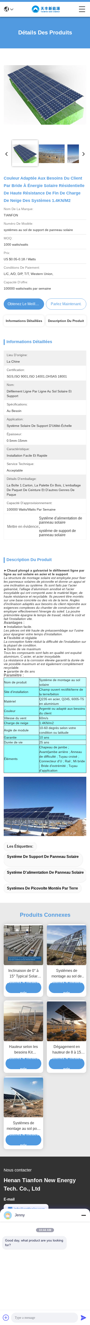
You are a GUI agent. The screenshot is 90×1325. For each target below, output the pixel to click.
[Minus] (83, 1215)
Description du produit (66, 321)
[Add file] (6, 1317)
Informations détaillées (24, 321)
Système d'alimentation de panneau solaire (45, 872)
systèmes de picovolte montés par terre (42, 888)
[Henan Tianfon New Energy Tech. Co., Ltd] (46, 9)
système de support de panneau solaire (43, 857)
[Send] (83, 1317)
